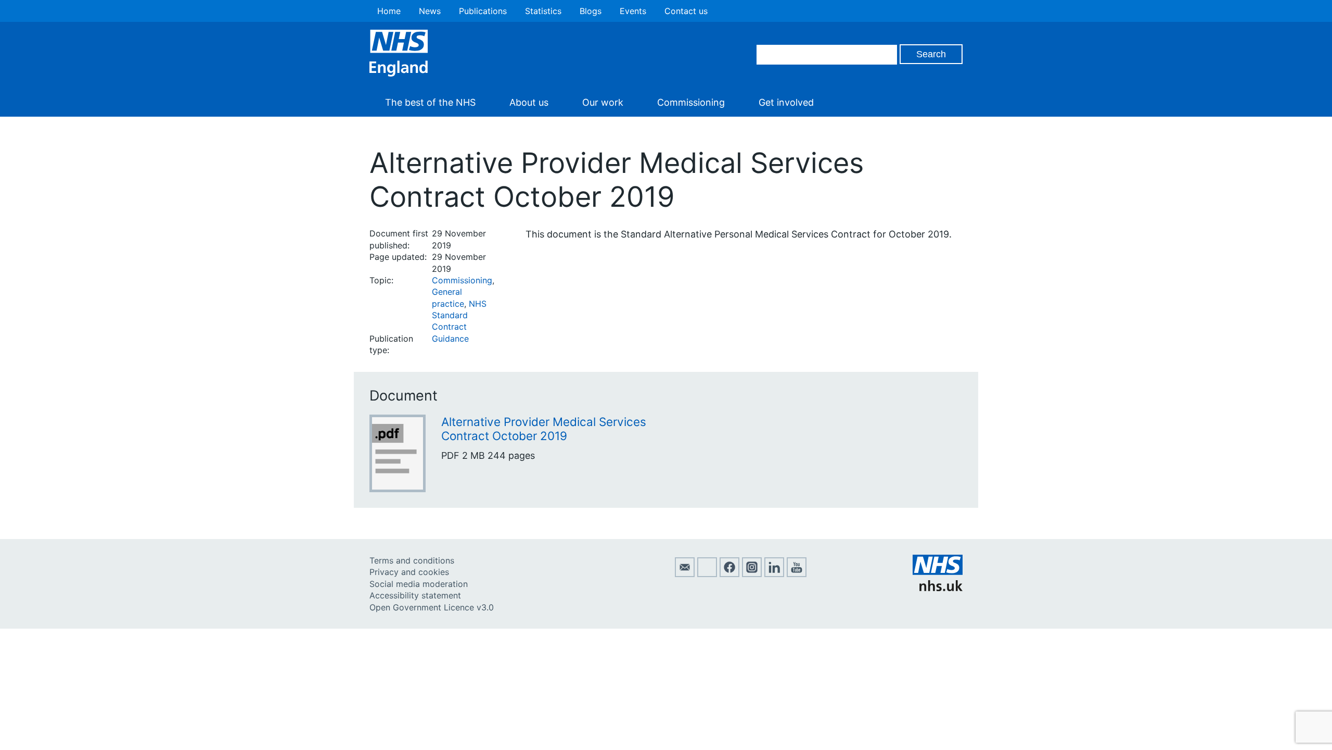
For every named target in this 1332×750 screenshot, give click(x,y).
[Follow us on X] (707, 574)
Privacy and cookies (409, 572)
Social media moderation (418, 584)
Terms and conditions (411, 560)
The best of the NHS (430, 102)
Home (389, 11)
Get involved (786, 102)
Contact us (686, 11)
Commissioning (691, 102)
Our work (602, 102)
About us (528, 102)
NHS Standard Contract (459, 315)
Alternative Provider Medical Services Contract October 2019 (543, 429)
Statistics (543, 11)
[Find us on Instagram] (752, 574)
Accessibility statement (415, 595)
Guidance (450, 338)
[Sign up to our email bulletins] (685, 574)
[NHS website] (938, 588)
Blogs (590, 11)
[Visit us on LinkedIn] (774, 574)
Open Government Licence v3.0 (431, 607)
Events (633, 11)
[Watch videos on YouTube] (796, 574)
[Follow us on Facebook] (729, 574)
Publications (483, 11)
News (430, 11)
